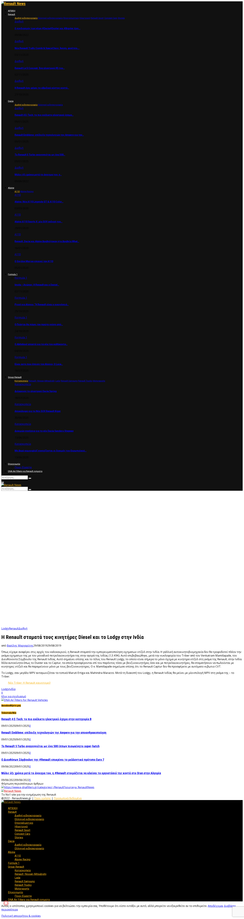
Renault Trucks (23, 885)
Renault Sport (22, 830)
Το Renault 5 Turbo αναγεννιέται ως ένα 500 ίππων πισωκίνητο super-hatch (50, 746)
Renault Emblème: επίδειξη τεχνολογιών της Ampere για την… (49, 135)
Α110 (18, 195)
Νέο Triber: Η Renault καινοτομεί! (29, 683)
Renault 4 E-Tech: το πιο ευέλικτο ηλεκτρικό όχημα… (44, 115)
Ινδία (12, 689)
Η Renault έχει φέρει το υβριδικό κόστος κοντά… (42, 88)
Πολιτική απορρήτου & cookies (21, 916)
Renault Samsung (25, 881)
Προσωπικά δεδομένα (67, 798)
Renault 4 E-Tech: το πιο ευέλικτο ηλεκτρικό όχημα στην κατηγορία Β (46, 719)
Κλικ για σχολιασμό (13, 696)
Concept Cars (22, 833)
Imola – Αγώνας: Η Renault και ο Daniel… (37, 284)
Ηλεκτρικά (21, 826)
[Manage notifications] (6, 903)
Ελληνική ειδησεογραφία (29, 819)
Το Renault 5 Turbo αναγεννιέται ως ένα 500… (40, 154)
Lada (17, 877)
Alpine (11, 188)
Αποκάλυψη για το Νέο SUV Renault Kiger (38, 411)
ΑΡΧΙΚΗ (11, 10)
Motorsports (22, 888)
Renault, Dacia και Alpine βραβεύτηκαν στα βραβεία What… (47, 241)
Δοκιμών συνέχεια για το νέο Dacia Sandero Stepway (44, 431)
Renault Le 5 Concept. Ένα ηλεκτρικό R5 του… (40, 68)
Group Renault (15, 377)
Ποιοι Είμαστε (23, 467)
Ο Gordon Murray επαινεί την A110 (34, 261)
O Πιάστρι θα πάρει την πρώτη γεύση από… (39, 324)
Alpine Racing (22, 859)
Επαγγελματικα (24, 822)
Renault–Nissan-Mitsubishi (30, 874)
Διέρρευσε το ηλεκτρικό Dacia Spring (36, 391)
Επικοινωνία (14, 464)
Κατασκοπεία (23, 384)
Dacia (10, 101)
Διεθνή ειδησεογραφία (28, 815)
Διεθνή (19, 21)
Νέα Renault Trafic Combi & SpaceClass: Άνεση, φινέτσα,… (47, 48)
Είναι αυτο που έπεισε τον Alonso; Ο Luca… (39, 364)
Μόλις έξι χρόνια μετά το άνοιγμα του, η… (38, 174)
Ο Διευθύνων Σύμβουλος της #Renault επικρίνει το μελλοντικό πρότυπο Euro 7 (52, 760)
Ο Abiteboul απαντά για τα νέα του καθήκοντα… (41, 344)
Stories (19, 837)
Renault (11, 14)
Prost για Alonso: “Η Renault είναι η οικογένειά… (42, 304)
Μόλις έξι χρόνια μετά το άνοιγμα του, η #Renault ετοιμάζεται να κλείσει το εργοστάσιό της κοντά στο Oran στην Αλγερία (81, 773)
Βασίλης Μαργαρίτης (20, 645)
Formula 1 (12, 274)
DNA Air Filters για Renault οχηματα (25, 471)
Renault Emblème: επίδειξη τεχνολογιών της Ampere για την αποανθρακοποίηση (53, 732)
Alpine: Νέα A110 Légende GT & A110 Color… (39, 201)
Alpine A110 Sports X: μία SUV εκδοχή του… (38, 221)
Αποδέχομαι (215, 906)
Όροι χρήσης (42, 798)
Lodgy (5, 628)
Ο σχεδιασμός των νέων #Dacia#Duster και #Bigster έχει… (47, 28)
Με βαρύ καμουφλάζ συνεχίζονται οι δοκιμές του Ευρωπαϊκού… (50, 450)
